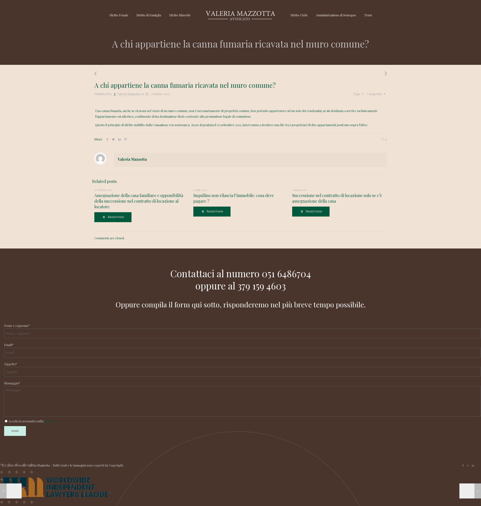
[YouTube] (468, 465)
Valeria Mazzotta (128, 94)
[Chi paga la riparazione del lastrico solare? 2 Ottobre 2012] (11, 490)
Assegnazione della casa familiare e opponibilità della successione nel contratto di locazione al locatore (138, 200)
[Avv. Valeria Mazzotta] (240, 15)
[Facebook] (463, 465)
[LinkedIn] (473, 465)
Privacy (49, 421)
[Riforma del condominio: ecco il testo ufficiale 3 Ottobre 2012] (470, 490)
